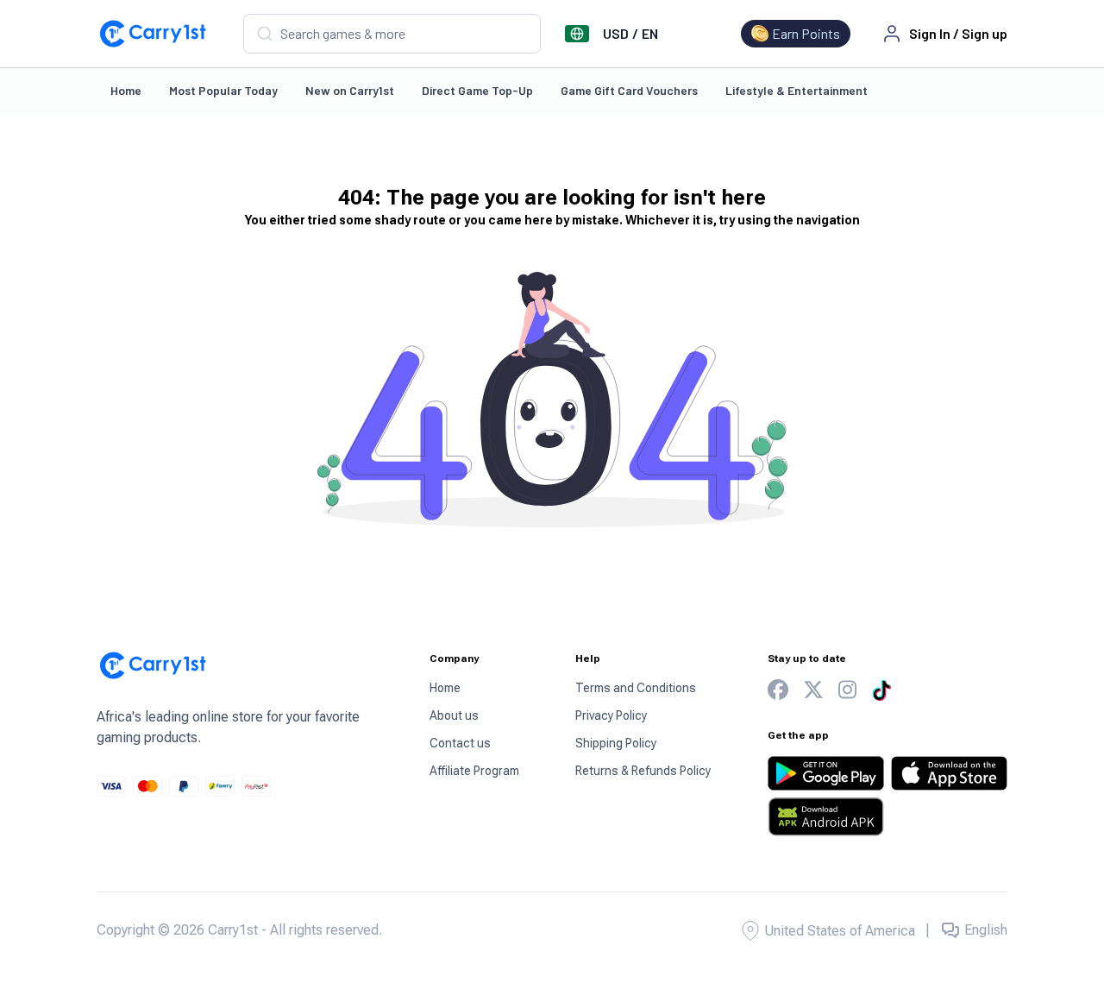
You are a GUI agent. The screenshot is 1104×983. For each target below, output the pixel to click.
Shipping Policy (615, 743)
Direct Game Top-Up (477, 90)
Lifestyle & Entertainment (796, 90)
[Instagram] (847, 690)
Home (125, 90)
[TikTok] (881, 690)
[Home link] (153, 33)
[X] (813, 690)
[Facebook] (778, 690)
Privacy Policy (611, 715)
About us (454, 715)
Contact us (460, 743)
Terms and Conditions (635, 688)
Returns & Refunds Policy (643, 771)
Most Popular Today (223, 90)
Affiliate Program (474, 771)
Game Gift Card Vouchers (629, 90)
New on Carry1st (349, 90)
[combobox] (392, 34)
